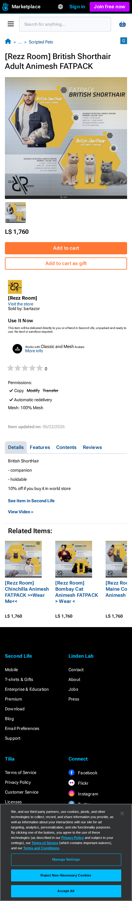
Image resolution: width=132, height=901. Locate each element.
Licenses (13, 801)
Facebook (87, 772)
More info (34, 350)
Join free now (109, 6)
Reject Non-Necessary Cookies (66, 875)
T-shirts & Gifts (19, 679)
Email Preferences (22, 728)
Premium (13, 699)
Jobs (73, 689)
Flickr (82, 783)
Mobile (11, 669)
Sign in (77, 6)
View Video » (20, 511)
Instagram (87, 793)
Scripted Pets (41, 41)
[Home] (8, 41)
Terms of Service (20, 772)
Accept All (65, 891)
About (74, 679)
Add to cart (66, 248)
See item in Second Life (31, 500)
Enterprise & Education (27, 689)
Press (73, 699)
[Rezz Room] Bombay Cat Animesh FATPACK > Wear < (76, 592)
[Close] (122, 813)
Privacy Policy (18, 782)
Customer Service (21, 792)
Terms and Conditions (41, 848)
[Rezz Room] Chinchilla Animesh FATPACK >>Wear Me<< (27, 592)
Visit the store (20, 303)
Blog (9, 718)
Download (15, 708)
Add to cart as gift (66, 263)
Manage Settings (66, 859)
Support (12, 738)
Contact (75, 669)
